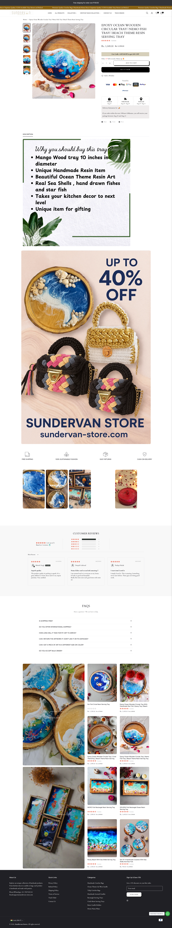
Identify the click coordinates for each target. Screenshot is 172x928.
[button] (147, 13)
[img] (35, 562)
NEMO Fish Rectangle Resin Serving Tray (101, 807)
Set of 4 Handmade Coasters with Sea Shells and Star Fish (133, 861)
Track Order (52, 898)
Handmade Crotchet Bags (95, 883)
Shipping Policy (53, 890)
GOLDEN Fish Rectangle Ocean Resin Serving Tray (132, 808)
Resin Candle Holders (94, 905)
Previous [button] (31, 62)
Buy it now (125, 69)
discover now (53, 717)
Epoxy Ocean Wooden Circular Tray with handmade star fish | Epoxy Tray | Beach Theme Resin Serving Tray (133, 705)
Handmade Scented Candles (96, 894)
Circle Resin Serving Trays (95, 901)
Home (25, 20)
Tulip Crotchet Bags (93, 890)
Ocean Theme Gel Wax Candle (97, 887)
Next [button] (27, 74)
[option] (63, 61)
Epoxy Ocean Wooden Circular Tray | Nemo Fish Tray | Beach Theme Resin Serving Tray (134, 757)
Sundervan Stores (21, 924)
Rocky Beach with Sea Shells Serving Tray (101, 860)
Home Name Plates (93, 909)
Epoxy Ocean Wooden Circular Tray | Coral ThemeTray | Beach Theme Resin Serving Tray (101, 757)
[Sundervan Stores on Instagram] (128, 900)
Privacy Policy (53, 883)
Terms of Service (53, 894)
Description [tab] (28, 134)
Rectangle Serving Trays (95, 898)
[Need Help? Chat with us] (167, 913)
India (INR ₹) (17, 920)
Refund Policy (53, 887)
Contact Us (52, 901)
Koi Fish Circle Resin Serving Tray (98, 704)
